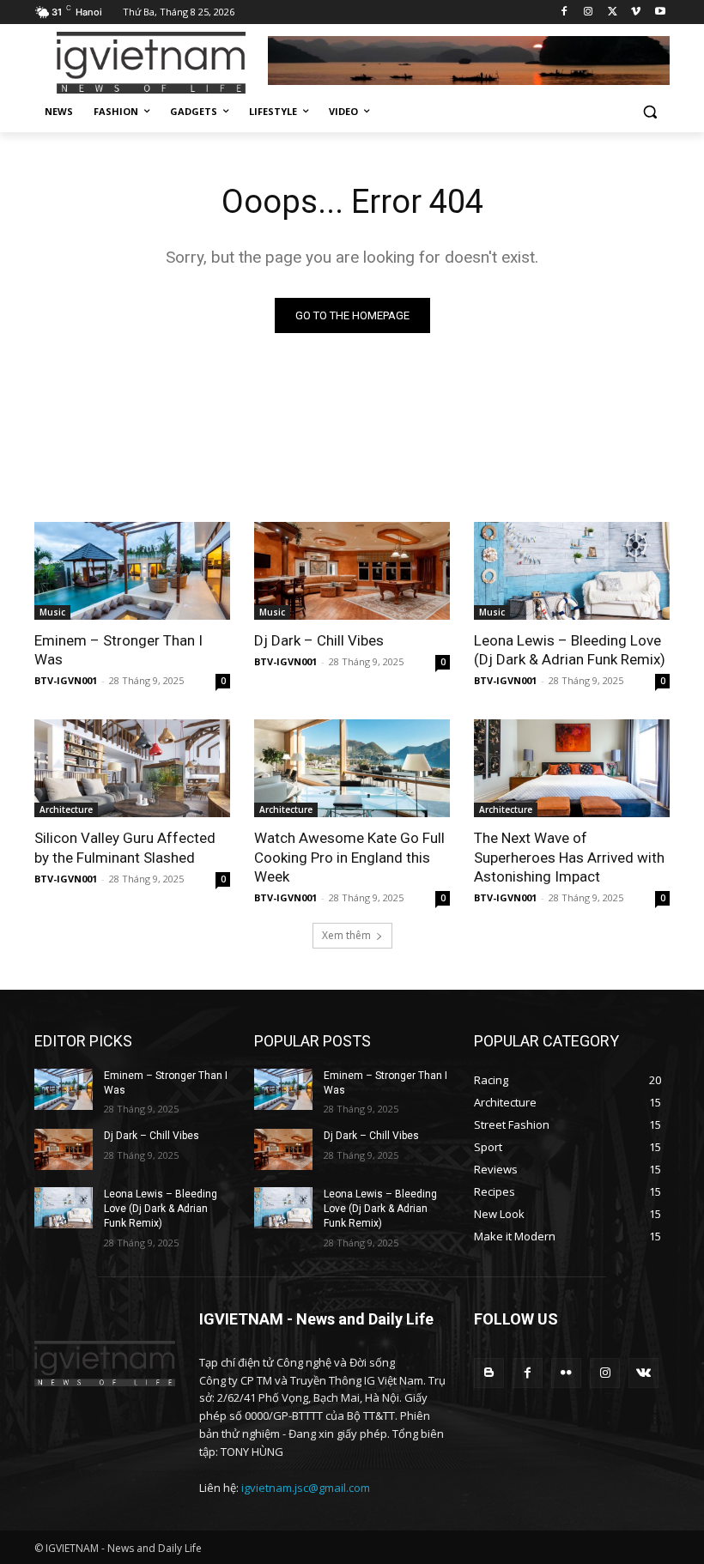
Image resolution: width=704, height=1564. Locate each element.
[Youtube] (660, 12)
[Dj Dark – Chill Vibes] (352, 571)
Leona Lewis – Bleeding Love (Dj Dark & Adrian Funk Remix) (569, 650)
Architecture (66, 809)
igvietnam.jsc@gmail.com (305, 1487)
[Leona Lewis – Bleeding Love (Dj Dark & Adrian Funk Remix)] (572, 571)
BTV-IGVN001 (65, 680)
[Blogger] (489, 1373)
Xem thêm (346, 935)
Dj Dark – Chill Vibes (319, 640)
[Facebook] (564, 12)
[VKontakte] (643, 1373)
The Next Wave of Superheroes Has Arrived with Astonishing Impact (569, 856)
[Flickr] (566, 1373)
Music (52, 612)
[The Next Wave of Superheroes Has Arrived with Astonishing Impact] (572, 768)
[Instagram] (588, 12)
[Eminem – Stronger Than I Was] (132, 571)
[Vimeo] (636, 12)
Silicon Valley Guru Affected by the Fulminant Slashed (124, 847)
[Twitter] (612, 12)
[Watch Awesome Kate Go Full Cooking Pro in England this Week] (352, 768)
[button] (649, 112)
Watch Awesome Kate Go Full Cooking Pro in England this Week (349, 856)
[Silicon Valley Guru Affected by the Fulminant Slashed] (132, 768)
